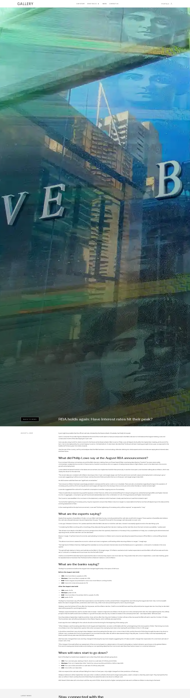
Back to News (30, 419)
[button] (93, 4)
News (105, 3)
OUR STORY (80, 3)
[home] (25, 3)
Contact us (113, 3)
